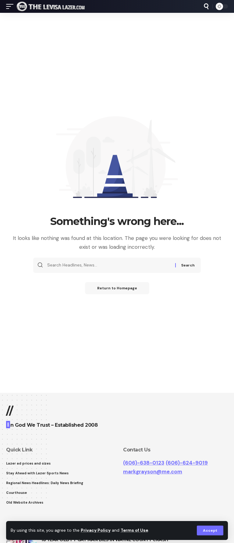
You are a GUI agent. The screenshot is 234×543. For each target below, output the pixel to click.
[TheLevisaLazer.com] (50, 6)
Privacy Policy (96, 530)
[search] (206, 6)
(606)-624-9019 (187, 462)
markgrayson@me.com (152, 471)
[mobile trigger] (11, 6)
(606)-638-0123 (143, 462)
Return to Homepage (117, 288)
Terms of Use (134, 530)
